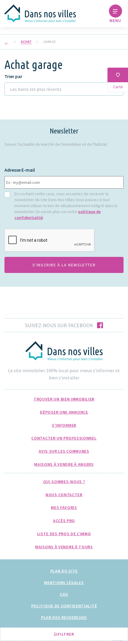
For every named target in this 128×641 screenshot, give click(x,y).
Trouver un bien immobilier (64, 399)
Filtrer (65, 634)
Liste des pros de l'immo (64, 533)
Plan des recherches (64, 617)
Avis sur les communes (64, 451)
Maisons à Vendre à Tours (64, 547)
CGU (64, 594)
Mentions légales (64, 582)
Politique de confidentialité (64, 606)
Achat (26, 42)
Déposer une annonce (64, 412)
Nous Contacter (64, 494)
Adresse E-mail (19, 170)
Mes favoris (64, 507)
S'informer (64, 425)
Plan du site (64, 571)
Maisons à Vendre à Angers (64, 464)
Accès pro (64, 520)
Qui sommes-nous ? (64, 481)
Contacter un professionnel (63, 438)
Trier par (13, 76)
